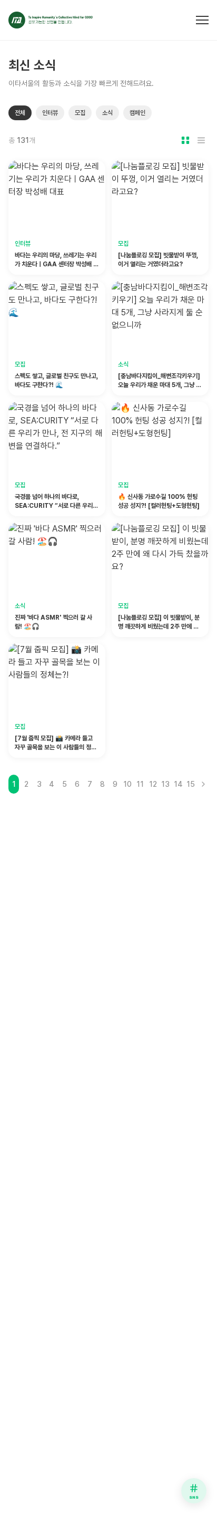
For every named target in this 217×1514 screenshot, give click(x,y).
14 (178, 784)
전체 (20, 113)
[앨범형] (185, 140)
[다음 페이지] (203, 784)
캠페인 (137, 113)
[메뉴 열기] (202, 20)
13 (165, 784)
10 (127, 784)
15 (190, 784)
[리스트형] (201, 140)
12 (153, 784)
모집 (80, 113)
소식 (107, 113)
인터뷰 (50, 113)
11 (140, 784)
